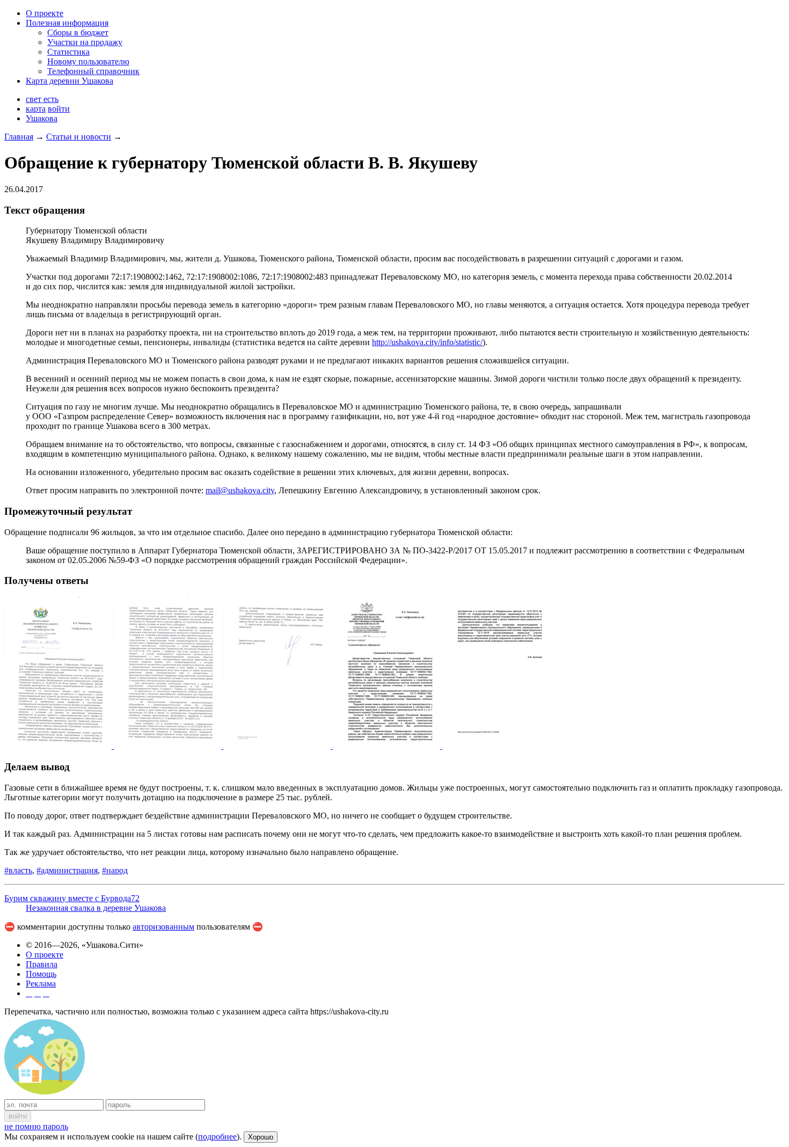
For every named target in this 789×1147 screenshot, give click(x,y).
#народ (115, 870)
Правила (41, 964)
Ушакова (41, 118)
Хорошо (260, 1137)
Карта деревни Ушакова (69, 80)
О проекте (44, 13)
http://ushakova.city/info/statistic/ (427, 342)
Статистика (68, 51)
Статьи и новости (78, 136)
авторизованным (163, 926)
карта (36, 108)
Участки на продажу (84, 42)
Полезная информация (67, 22)
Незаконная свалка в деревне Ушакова (96, 907)
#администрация (67, 870)
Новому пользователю (88, 61)
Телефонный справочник (93, 71)
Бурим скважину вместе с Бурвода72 (72, 898)
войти (59, 108)
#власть (18, 870)
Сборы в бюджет (77, 32)
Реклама (41, 983)
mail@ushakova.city (240, 490)
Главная (18, 136)
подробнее (217, 1136)
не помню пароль (36, 1126)
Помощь (41, 973)
